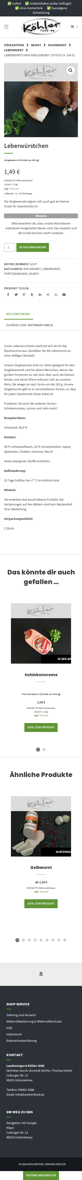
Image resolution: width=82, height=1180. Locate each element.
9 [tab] (65, 940)
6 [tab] (47, 940)
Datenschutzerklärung (21, 1041)
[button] (8, 295)
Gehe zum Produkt (41, 727)
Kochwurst (57, 45)
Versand (14, 188)
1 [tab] (38, 749)
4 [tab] (35, 940)
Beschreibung (18, 314)
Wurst (36, 45)
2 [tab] (44, 749)
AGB (9, 1028)
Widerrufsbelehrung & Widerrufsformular (34, 1021)
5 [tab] (41, 940)
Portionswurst (16, 274)
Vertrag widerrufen (41, 1175)
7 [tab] (53, 940)
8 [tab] (59, 940)
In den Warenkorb (32, 247)
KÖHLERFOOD (14, 45)
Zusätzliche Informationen (29, 325)
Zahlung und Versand (21, 1015)
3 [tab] (29, 940)
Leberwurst (13, 50)
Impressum (14, 1034)
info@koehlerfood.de (29, 1094)
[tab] (18, 314)
